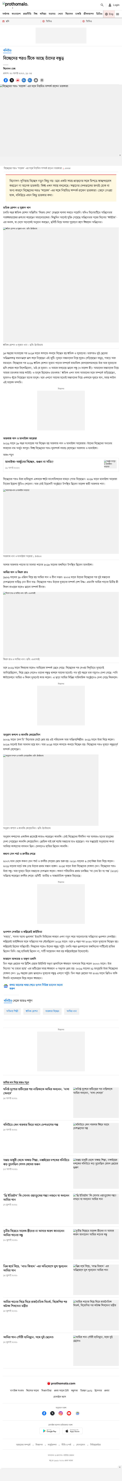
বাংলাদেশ (16, 14)
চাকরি (78, 14)
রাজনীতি (27, 14)
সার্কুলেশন (52, 1444)
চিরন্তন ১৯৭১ (86, 1391)
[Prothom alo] (16, 5)
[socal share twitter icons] (12, 82)
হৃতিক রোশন (32, 1011)
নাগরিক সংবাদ (17, 1391)
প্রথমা (106, 1391)
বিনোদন (69, 14)
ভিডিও (99, 14)
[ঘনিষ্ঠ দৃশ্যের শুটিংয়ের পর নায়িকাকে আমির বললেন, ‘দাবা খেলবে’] (96, 1102)
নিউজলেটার (95, 1444)
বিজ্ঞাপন (39, 1444)
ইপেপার (98, 1391)
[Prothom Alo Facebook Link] (46, 1414)
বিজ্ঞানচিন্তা (46, 1391)
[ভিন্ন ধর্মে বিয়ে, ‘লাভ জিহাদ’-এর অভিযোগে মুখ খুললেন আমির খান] (96, 1280)
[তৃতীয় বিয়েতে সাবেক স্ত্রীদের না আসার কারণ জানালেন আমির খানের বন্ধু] (96, 1244)
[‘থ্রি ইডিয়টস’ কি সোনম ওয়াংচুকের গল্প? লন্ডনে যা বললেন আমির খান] (96, 1209)
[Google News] (77, 1413)
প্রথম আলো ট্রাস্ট (61, 1391)
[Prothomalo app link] (49, 1431)
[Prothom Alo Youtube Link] (70, 1414)
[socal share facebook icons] (6, 82)
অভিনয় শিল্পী (12, 1011)
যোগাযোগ (80, 1444)
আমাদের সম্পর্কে (23, 1444)
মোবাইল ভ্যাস (59, 1397)
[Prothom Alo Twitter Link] (54, 1414)
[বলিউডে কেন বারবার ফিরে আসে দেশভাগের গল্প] (96, 1138)
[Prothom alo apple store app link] (72, 1431)
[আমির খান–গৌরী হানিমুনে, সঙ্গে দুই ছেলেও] (96, 1350)
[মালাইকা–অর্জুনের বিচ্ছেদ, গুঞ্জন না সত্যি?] (110, 464)
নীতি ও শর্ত (66, 1444)
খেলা (60, 14)
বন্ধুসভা (74, 1391)
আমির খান (72, 1011)
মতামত (52, 14)
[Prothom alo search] (102, 5)
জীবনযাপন (89, 14)
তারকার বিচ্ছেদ (52, 1011)
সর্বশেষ (6, 14)
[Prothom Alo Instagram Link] (62, 1414)
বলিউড (7, 50)
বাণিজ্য (43, 14)
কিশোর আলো (32, 1391)
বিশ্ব (35, 14)
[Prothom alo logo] (61, 1384)
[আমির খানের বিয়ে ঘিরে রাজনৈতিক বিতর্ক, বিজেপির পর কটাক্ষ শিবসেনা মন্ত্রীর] (96, 1315)
